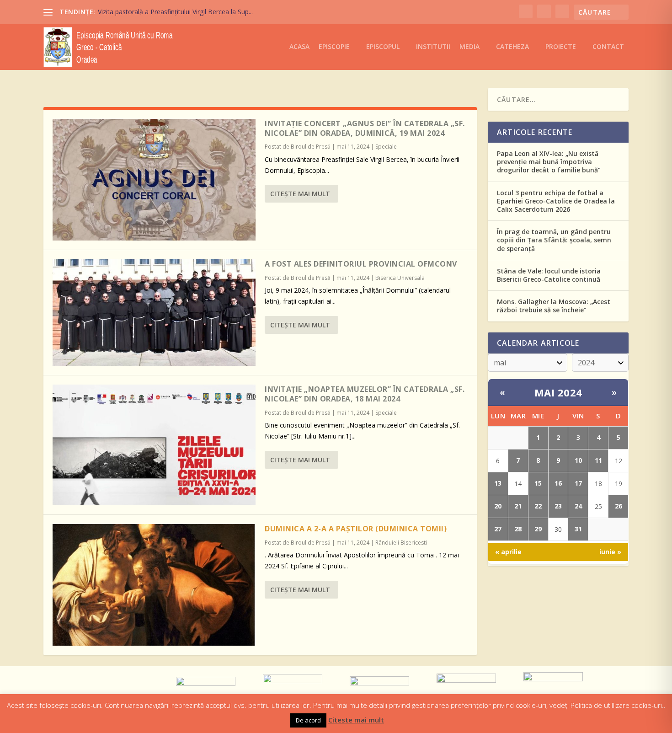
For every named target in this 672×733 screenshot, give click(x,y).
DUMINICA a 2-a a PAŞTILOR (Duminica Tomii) (356, 529)
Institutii (433, 47)
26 (618, 506)
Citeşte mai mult (300, 193)
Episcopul (383, 47)
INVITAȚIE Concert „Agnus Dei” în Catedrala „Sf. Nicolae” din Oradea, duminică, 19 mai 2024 (365, 128)
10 (578, 460)
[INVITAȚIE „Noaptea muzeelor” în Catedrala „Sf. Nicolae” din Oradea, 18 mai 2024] (154, 445)
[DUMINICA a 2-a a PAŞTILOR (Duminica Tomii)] (154, 585)
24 (578, 506)
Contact (608, 47)
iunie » (610, 551)
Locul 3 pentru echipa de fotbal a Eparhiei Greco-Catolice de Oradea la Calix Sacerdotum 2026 (556, 201)
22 (538, 506)
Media (469, 47)
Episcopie (334, 47)
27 (497, 528)
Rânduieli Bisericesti (401, 542)
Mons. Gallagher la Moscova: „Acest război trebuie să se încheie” (553, 305)
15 (538, 483)
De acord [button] (308, 720)
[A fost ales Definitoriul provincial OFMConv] (154, 312)
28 (518, 528)
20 (497, 506)
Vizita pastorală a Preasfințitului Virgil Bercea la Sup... (175, 11)
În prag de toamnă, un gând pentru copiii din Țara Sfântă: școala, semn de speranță (554, 239)
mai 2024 (558, 392)
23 (558, 506)
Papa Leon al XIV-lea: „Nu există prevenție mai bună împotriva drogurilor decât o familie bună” (549, 161)
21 (518, 506)
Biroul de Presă (311, 146)
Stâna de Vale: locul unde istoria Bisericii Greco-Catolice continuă (549, 275)
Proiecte (560, 47)
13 (497, 483)
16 (558, 483)
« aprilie (508, 551)
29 (538, 528)
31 (578, 528)
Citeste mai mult (356, 719)
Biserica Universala (400, 278)
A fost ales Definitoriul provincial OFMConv (361, 264)
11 (598, 460)
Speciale (386, 146)
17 (578, 483)
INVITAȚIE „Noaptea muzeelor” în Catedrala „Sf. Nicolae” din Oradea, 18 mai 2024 (364, 394)
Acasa (299, 47)
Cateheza (512, 47)
